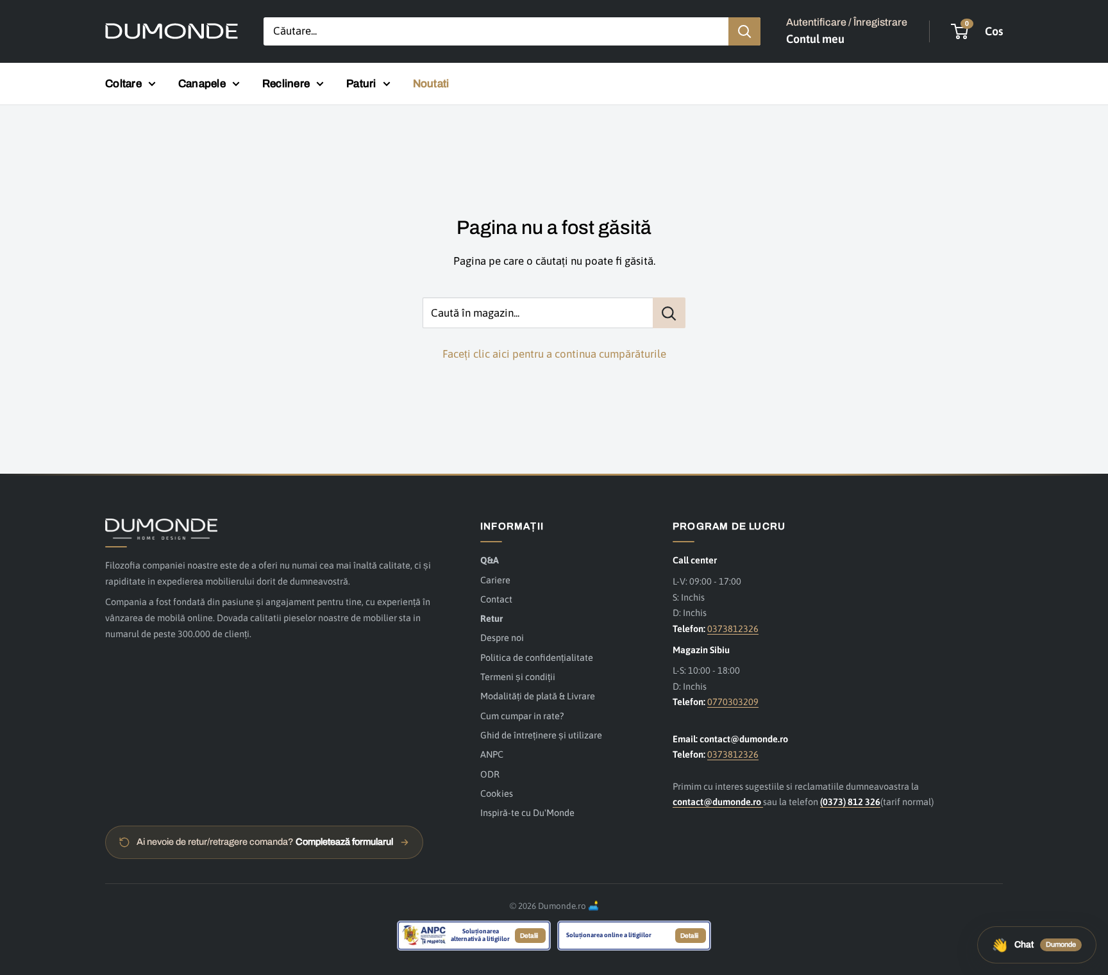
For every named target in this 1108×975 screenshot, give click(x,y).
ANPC (491, 754)
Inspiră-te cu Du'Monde (527, 812)
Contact (496, 599)
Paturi (361, 84)
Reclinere (286, 84)
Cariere (495, 579)
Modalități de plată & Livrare (537, 695)
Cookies (496, 793)
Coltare (123, 84)
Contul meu (815, 39)
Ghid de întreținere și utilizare (541, 734)
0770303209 (733, 701)
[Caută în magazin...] (669, 312)
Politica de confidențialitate (536, 657)
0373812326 (733, 628)
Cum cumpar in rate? (522, 715)
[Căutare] (744, 31)
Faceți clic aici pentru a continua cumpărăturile (554, 353)
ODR (489, 774)
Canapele (202, 84)
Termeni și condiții (517, 676)
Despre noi (502, 637)
